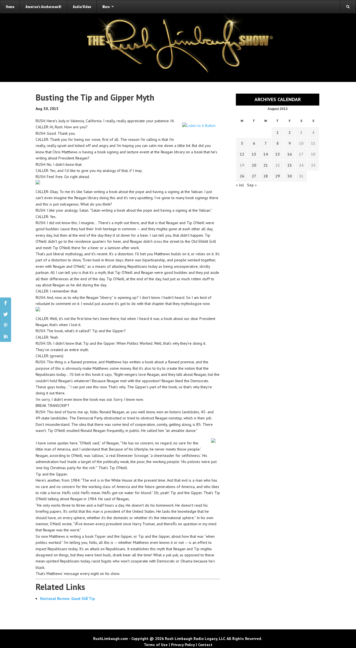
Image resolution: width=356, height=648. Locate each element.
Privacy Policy (183, 644)
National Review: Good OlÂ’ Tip (67, 598)
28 (265, 176)
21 (265, 165)
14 (265, 154)
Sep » (252, 184)
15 (277, 154)
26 (242, 176)
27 (254, 176)
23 (289, 165)
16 (289, 154)
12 (242, 154)
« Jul (240, 184)
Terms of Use (156, 644)
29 (277, 176)
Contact (205, 644)
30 (289, 176)
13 (254, 154)
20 (254, 165)
